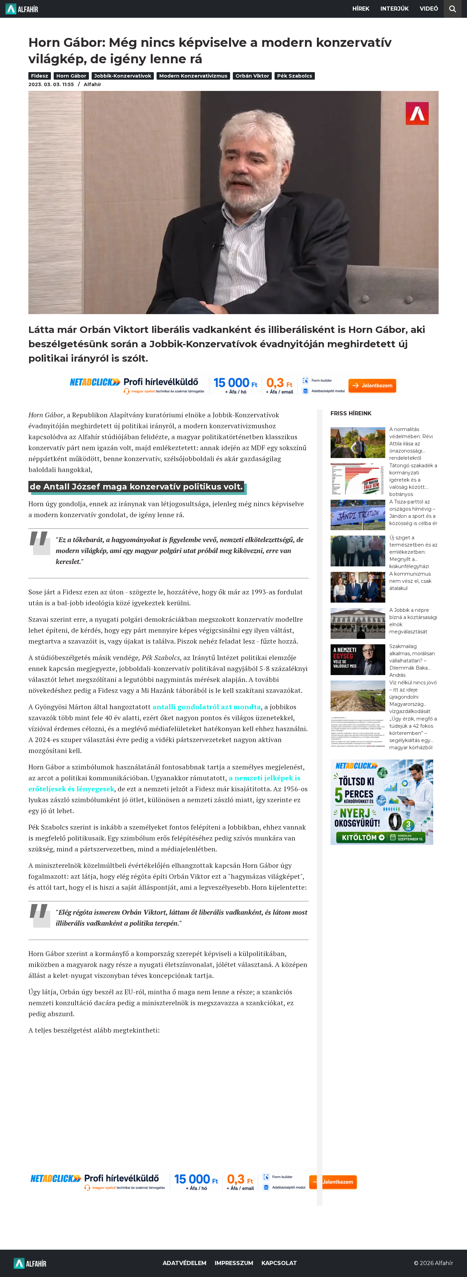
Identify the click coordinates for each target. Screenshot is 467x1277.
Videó (429, 8)
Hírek (361, 8)
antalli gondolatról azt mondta (206, 706)
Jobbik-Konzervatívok (122, 76)
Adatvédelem (184, 1263)
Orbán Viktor (252, 76)
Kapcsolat (279, 1263)
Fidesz (39, 76)
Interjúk (395, 8)
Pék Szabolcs (294, 76)
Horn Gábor (71, 76)
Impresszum (234, 1263)
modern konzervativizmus (193, 76)
